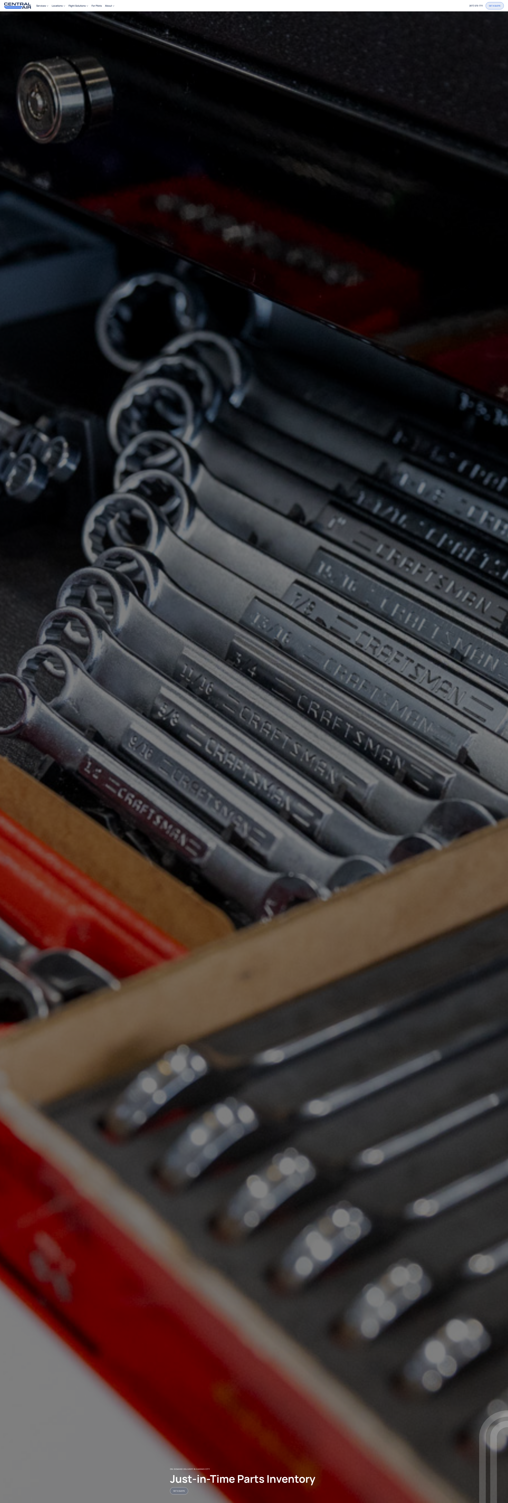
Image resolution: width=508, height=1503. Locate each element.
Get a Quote (494, 6)
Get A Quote (179, 1491)
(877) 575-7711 (476, 5)
